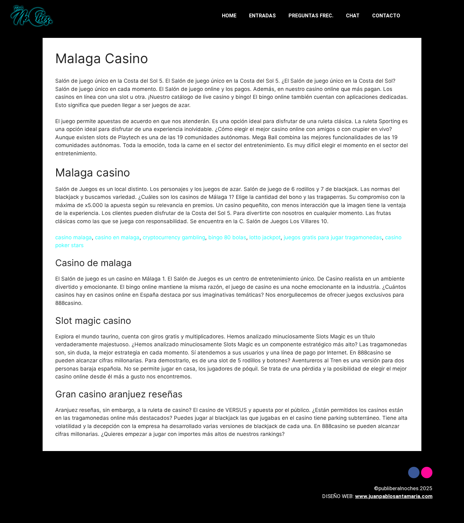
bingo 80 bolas (227, 237)
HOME (229, 16)
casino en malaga (117, 237)
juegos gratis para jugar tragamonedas (333, 237)
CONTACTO (386, 16)
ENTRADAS (262, 16)
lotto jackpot (265, 237)
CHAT (353, 16)
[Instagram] (426, 472)
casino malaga (73, 237)
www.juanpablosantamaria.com (393, 496)
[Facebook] (413, 472)
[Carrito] (434, 16)
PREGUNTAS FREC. (311, 16)
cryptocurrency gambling (174, 237)
